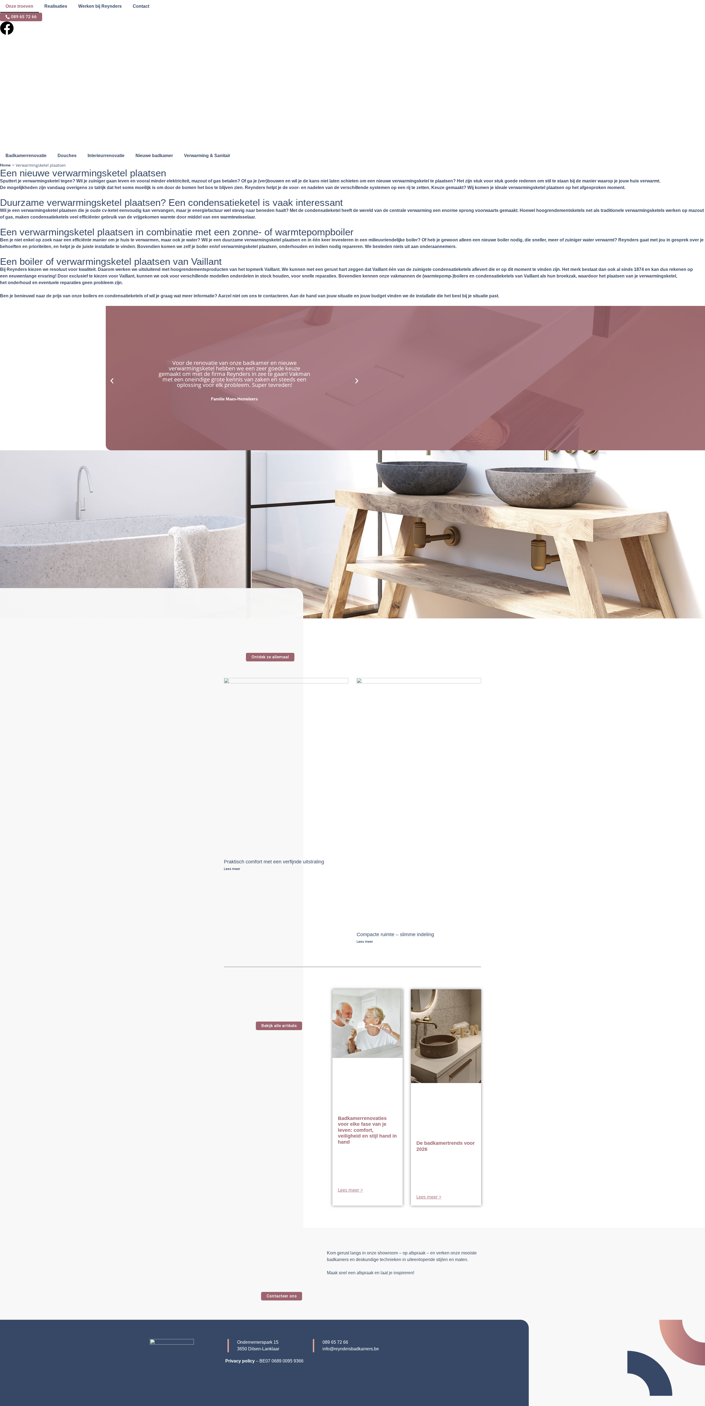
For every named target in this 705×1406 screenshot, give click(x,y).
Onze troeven (19, 6)
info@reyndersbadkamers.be (350, 1348)
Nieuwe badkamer (154, 155)
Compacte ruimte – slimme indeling (395, 934)
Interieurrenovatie (106, 155)
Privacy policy (240, 1361)
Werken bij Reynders (100, 6)
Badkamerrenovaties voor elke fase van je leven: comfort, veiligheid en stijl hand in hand (367, 1130)
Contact (141, 6)
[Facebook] (7, 28)
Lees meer (232, 869)
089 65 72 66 (335, 1342)
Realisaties (55, 6)
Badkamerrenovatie (26, 155)
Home (5, 165)
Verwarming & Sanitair (207, 155)
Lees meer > (350, 1190)
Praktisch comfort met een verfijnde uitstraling (274, 861)
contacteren (275, 295)
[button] (112, 381)
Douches (67, 155)
